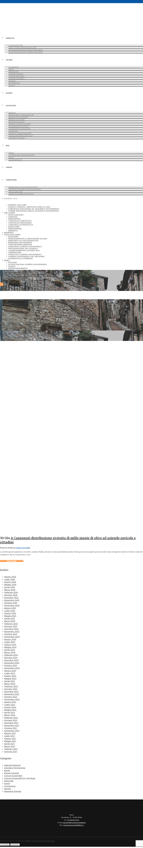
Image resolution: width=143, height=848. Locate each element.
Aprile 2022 (9, 712)
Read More (11, 561)
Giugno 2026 (10, 582)
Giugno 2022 (10, 707)
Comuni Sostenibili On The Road (19, 778)
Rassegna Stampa (12, 791)
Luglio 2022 (9, 704)
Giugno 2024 (10, 644)
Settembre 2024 (12, 636)
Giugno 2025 (10, 613)
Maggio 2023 (10, 678)
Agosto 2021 (10, 733)
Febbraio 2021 (11, 749)
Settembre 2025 (12, 605)
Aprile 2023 (9, 681)
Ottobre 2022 (10, 696)
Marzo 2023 (9, 683)
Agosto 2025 (10, 608)
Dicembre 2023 (11, 660)
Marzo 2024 (9, 652)
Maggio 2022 (10, 709)
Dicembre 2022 (11, 691)
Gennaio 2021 (10, 751)
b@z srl (28, 841)
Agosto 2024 (10, 639)
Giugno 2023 (10, 676)
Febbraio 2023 (11, 686)
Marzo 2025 (9, 621)
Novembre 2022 (11, 694)
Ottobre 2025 (10, 602)
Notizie (7, 788)
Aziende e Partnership (14, 767)
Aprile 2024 (9, 649)
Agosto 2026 (10, 576)
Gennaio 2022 (10, 720)
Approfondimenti (12, 765)
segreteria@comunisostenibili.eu (74, 822)
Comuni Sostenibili (22, 548)
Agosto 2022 (10, 702)
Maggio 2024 (10, 647)
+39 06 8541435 (73, 820)
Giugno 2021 (10, 738)
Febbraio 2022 (11, 717)
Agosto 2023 (10, 670)
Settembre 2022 (12, 699)
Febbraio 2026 (11, 592)
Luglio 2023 (9, 673)
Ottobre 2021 (10, 728)
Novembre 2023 (11, 662)
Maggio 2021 (10, 741)
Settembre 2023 (12, 668)
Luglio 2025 (9, 610)
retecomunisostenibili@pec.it (73, 825)
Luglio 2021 (9, 736)
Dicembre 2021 (11, 722)
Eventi (7, 783)
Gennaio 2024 (10, 657)
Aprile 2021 (9, 743)
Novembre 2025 (11, 600)
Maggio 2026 (10, 584)
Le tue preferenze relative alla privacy (43, 841)
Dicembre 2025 (11, 597)
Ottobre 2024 (10, 634)
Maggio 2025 (10, 615)
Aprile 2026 (9, 587)
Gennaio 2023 (10, 689)
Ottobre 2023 (10, 665)
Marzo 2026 (9, 589)
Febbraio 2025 (11, 623)
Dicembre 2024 (11, 629)
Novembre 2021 (11, 725)
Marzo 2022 (9, 715)
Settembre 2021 (12, 730)
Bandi (7, 770)
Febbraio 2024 (11, 655)
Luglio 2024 (9, 642)
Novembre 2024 (11, 631)
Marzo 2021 (9, 746)
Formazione (9, 786)
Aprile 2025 (9, 618)
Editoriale (8, 781)
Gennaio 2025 (10, 626)
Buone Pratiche (11, 773)
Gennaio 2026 (10, 595)
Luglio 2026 (9, 579)
